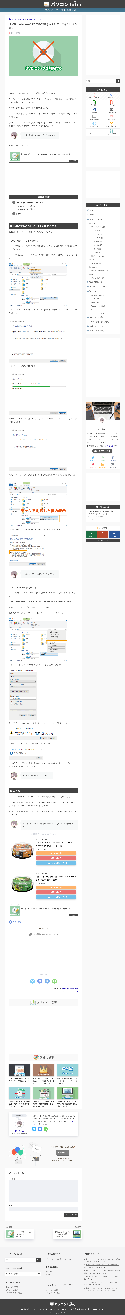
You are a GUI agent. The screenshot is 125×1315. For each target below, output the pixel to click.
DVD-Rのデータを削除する (27, 209)
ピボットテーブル (99, 256)
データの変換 (98, 238)
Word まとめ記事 (12, 1290)
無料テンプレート (96, 326)
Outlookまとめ (112, 112)
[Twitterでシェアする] (32, 981)
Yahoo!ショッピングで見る (57, 863)
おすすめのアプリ (111, 134)
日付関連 (97, 252)
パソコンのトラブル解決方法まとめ (58, 1259)
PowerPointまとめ (112, 105)
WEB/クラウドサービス (98, 286)
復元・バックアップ (111, 126)
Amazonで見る (57, 853)
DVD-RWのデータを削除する (27, 206)
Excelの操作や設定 (98, 227)
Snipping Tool (95, 299)
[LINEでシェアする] (54, 981)
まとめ (18, 214)
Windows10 (73, 992)
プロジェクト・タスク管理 (99, 322)
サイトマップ (69, 1309)
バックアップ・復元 (53, 1293)
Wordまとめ (94, 112)
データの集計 (98, 245)
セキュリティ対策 (96, 317)
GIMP (92, 210)
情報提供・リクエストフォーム (33, 1309)
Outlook (93, 260)
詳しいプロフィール (101, 451)
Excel (93, 223)
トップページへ (103, 540)
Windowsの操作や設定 (70, 988)
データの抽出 (98, 241)
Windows (93, 291)
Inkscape (92, 215)
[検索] (118, 81)
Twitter (34, 1131)
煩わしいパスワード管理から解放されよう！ (63, 10)
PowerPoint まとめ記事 (14, 1293)
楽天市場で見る (57, 858)
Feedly (45, 1131)
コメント (13, 1179)
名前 (10, 1205)
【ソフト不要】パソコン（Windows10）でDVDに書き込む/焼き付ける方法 (101, 1266)
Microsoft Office (96, 219)
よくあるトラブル (94, 126)
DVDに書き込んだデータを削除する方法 (30, 202)
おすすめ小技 (111, 119)
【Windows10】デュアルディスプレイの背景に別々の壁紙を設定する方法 (102, 1272)
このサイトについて (94, 97)
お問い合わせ (111, 97)
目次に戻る (17, 922)
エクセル (91, 534)
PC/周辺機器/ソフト (96, 282)
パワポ (102, 534)
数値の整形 (97, 249)
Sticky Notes (95, 302)
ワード (114, 534)
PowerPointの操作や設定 (100, 271)
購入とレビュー (94, 134)
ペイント (94, 309)
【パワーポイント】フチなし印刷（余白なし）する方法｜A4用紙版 (102, 1260)
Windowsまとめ (94, 119)
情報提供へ (64, 1153)
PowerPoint (94, 267)
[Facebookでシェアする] (39, 981)
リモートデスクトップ (98, 313)
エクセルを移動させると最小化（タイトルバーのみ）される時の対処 (102, 1284)
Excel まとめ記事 (12, 1287)
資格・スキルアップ (97, 331)
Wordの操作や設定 (98, 278)
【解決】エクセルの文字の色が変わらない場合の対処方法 (102, 1278)
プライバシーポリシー (97, 1309)
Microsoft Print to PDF (98, 295)
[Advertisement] (43, 85)
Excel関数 (96, 230)
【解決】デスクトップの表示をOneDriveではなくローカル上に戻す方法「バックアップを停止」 (101, 1289)
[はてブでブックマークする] (47, 981)
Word (92, 274)
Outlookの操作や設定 (99, 263)
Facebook (40, 1131)
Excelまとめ (94, 105)
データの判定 (98, 234)
